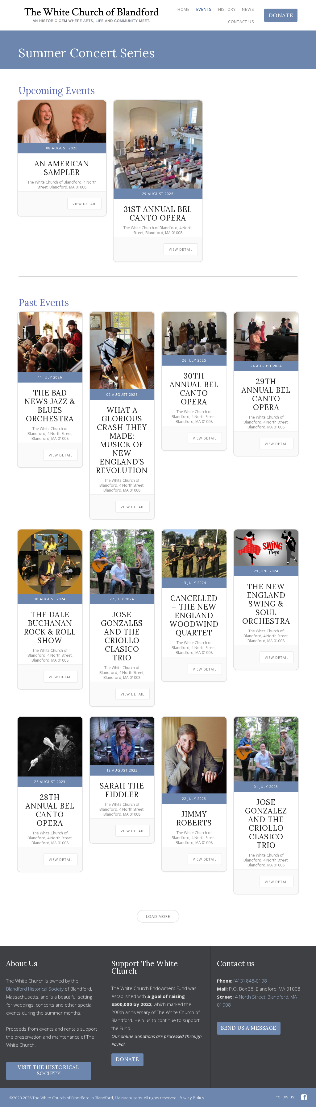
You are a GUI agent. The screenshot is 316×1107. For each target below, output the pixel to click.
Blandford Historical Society (35, 989)
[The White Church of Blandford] (92, 15)
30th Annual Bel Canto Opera (194, 389)
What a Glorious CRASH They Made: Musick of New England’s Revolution (122, 440)
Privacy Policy (191, 1098)
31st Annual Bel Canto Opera (158, 214)
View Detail (84, 203)
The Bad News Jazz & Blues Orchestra (49, 406)
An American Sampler (62, 168)
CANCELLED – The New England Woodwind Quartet (193, 616)
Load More (158, 916)
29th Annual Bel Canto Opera (266, 394)
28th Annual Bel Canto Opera (50, 810)
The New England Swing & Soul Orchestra (266, 604)
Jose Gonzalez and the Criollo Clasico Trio (266, 823)
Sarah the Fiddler (122, 790)
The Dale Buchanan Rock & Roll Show (50, 627)
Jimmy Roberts (194, 818)
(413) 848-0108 (250, 981)
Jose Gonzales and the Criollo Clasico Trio (122, 636)
